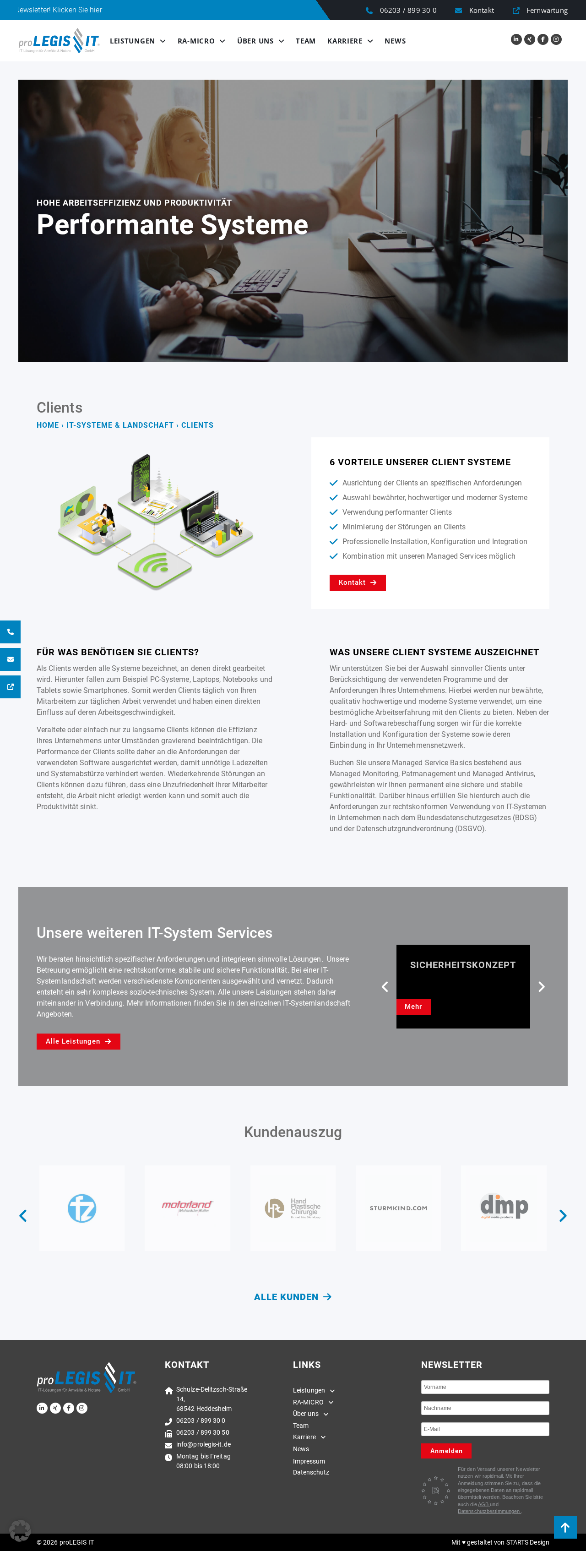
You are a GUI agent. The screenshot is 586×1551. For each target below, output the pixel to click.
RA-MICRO (196, 40)
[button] (385, 986)
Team (306, 40)
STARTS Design (527, 1542)
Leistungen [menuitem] (309, 1390)
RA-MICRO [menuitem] (308, 1402)
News (395, 40)
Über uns (255, 40)
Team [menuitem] (301, 1425)
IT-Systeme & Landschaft (120, 425)
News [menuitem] (301, 1449)
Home (48, 425)
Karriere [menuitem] (304, 1437)
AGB (484, 1504)
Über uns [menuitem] (306, 1413)
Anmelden (446, 1451)
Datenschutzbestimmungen (489, 1511)
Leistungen (132, 40)
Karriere (345, 40)
